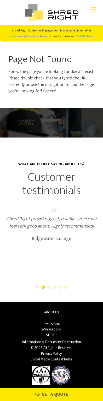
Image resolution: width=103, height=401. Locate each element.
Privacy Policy (51, 353)
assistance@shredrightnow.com (31, 36)
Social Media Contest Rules (51, 359)
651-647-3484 (83, 36)
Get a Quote (54, 394)
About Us (51, 312)
